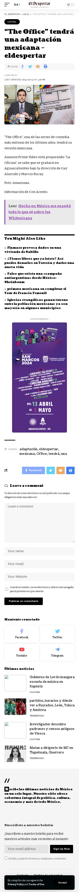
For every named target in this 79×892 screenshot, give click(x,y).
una (64, 454)
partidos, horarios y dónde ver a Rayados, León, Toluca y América (52, 705)
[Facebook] (21, 634)
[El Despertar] (39, 4)
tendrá (53, 454)
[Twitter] (57, 634)
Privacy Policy (16, 884)
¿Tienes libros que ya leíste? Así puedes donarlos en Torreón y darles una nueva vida (39, 263)
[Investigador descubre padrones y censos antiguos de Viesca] (15, 730)
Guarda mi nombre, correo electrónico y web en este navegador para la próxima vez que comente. (42, 589)
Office (41, 454)
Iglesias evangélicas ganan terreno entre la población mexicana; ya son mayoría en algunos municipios (36, 304)
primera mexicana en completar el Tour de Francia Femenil (35, 291)
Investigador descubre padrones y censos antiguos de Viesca (52, 729)
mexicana (27, 454)
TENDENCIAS (37, 715)
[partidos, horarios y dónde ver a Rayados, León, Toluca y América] (15, 706)
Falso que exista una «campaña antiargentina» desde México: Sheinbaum (33, 278)
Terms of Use (36, 884)
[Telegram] (57, 652)
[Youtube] (21, 652)
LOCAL (12, 21)
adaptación (29, 449)
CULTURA (35, 692)
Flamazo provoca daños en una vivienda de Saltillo (32, 250)
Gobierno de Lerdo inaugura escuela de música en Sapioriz (52, 681)
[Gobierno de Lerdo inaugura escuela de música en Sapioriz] (15, 683)
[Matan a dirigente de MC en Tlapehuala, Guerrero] (15, 754)
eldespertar (48, 449)
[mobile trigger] (8, 4)
